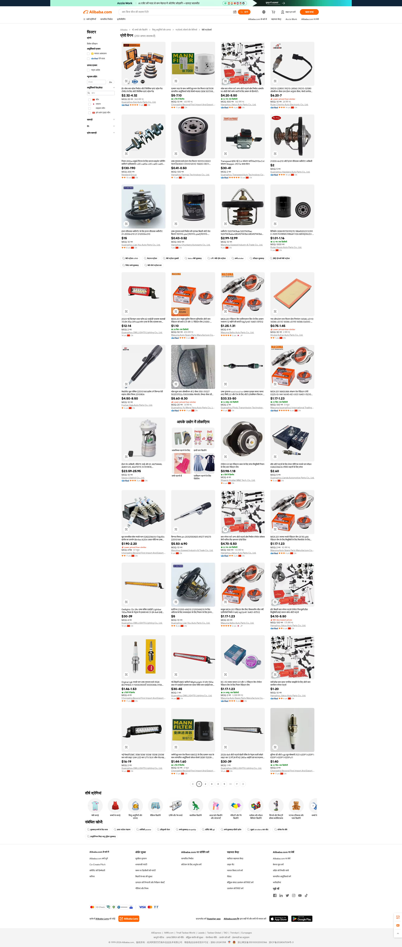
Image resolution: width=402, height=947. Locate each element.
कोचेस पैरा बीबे (282, 829)
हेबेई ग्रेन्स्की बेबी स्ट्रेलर (281, 258)
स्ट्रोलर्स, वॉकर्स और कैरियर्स (186, 29)
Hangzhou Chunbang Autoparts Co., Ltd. (190, 244)
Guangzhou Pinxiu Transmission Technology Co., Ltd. (243, 407)
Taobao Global (214, 932)
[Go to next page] (243, 784)
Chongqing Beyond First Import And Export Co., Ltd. (193, 104)
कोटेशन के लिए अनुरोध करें (191, 864)
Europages (246, 932)
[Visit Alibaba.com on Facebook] (275, 895)
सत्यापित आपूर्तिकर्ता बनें (282, 876)
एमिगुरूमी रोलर (165, 829)
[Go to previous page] (193, 784)
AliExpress (156, 932)
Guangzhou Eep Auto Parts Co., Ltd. (139, 102)
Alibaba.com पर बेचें (281, 858)
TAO (225, 932)
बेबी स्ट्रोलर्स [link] (207, 29)
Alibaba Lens (102, 918)
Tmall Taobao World (185, 932)
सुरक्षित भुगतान (141, 858)
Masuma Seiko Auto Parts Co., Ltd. (237, 332)
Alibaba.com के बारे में (99, 852)
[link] (398, 917)
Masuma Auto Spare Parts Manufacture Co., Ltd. (193, 335)
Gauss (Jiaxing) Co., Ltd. (133, 477)
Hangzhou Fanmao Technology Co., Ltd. (190, 174)
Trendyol (234, 932)
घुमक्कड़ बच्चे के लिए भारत (99, 829)
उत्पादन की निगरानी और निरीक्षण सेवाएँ (149, 882)
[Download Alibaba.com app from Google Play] (301, 919)
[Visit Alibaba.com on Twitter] (287, 895)
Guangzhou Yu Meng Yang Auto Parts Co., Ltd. (193, 407)
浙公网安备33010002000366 (252, 942)
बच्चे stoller (239, 258)
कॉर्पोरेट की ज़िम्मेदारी (97, 870)
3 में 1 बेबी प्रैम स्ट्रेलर (218, 258)
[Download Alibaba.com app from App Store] (278, 919)
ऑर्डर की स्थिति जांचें (281, 870)
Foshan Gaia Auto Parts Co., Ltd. (137, 405)
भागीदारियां (277, 882)
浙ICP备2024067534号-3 (281, 942)
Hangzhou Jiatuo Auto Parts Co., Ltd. (238, 104)
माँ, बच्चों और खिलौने (139, 29)
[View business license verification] (229, 942)
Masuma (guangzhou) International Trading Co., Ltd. (292, 407)
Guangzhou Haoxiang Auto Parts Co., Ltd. (290, 172)
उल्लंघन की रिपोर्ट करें (235, 888)
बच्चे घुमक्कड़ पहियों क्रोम (232, 829)
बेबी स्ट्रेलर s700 (131, 258)
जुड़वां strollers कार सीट (259, 829)
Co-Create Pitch (98, 864)
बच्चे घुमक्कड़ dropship (187, 829)
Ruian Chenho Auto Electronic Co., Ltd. (289, 104)
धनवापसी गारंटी (141, 864)
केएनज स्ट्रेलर (152, 258)
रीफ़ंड (229, 876)
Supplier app (214, 918)
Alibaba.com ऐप (231, 918)
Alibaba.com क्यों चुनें (99, 858)
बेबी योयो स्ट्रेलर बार (155, 265)
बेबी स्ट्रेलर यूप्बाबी (172, 258)
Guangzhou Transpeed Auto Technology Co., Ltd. (243, 174)
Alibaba (123, 29)
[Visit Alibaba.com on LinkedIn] (281, 895)
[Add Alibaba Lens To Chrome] (128, 919)
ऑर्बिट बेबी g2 (210, 829)
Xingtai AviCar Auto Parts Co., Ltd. (286, 335)
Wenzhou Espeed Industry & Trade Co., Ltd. (242, 244)
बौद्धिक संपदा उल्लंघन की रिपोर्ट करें (240, 882)
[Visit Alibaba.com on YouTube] (300, 895)
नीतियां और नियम (141, 888)
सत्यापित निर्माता (187, 858)
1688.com (169, 932)
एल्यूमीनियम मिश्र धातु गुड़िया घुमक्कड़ (103, 836)
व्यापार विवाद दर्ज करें (235, 870)
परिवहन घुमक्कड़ (258, 258)
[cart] (274, 12)
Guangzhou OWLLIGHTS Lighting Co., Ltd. (142, 332)
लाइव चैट (230, 864)
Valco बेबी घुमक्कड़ (194, 258)
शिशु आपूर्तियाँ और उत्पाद (161, 29)
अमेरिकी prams (145, 829)
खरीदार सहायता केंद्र (235, 858)
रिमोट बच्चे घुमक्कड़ (132, 265)
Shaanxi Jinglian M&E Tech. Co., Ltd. (238, 480)
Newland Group (129, 174)
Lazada (201, 932)
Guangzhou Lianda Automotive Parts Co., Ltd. (292, 477)
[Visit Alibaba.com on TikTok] (306, 895)
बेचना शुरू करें (278, 864)
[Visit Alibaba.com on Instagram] (294, 895)
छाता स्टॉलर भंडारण (123, 829)
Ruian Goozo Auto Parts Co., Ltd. (286, 247)
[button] (235, 12)
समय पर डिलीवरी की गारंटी (145, 870)
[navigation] (101, 407)
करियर (92, 876)
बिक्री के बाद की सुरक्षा (143, 876)
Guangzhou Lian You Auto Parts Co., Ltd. (141, 244)
